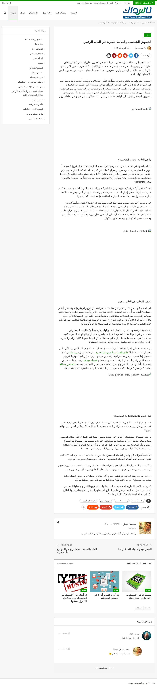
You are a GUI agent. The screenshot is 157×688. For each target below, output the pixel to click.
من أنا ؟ (118, 3)
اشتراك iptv (37, 49)
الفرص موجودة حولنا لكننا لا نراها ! (135, 549)
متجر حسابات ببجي (34, 114)
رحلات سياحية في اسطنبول (30, 82)
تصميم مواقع (37, 72)
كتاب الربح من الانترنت (103, 3)
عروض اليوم (37, 100)
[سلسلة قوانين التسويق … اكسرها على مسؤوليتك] (136, 581)
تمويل (22, 13)
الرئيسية (74, 13)
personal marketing (121, 501)
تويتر (105, 533)
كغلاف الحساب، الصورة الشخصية (113, 352)
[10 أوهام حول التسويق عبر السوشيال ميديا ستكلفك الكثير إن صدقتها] (72, 581)
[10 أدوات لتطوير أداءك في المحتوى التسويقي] (104, 581)
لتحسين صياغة (67, 364)
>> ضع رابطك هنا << (34, 39)
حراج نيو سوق (36, 77)
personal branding (138, 501)
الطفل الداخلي (36, 53)
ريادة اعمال (46, 13)
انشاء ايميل (38, 58)
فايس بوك (112, 533)
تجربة (40, 63)
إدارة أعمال (33, 13)
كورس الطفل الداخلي (33, 109)
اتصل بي (127, 3)
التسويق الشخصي (106, 501)
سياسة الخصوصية (84, 3)
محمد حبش (124, 649)
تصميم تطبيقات (36, 68)
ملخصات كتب (61, 13)
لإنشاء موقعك (90, 360)
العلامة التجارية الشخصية (89, 501)
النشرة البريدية (87, 533)
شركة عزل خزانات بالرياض (30, 87)
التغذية (98, 533)
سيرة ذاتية (73, 352)
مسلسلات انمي (36, 118)
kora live (39, 44)
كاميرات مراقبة (36, 104)
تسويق (13, 13)
